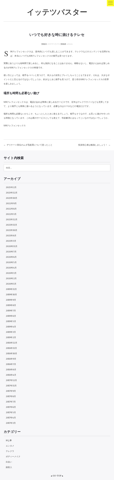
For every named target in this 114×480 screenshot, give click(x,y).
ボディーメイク (13, 456)
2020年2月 (11, 278)
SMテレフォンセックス (15, 125)
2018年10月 (11, 353)
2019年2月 (11, 337)
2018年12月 (11, 342)
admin (70, 44)
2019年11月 (11, 289)
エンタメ (10, 445)
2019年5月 (11, 321)
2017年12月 (11, 380)
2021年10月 (11, 230)
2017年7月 (11, 401)
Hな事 (9, 440)
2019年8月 (11, 305)
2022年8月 (11, 208)
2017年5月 (11, 412)
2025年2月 (11, 187)
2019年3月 (11, 332)
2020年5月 (11, 262)
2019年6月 (11, 316)
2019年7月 (11, 310)
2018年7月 (11, 364)
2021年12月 (11, 219)
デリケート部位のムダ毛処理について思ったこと (29, 145)
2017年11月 (11, 385)
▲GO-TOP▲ (57, 475)
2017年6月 (11, 407)
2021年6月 (11, 235)
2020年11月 (11, 246)
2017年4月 (11, 417)
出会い (9, 461)
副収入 (9, 467)
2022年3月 (11, 214)
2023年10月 (11, 198)
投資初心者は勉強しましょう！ (92, 145)
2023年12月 (11, 192)
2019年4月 (11, 326)
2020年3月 (11, 273)
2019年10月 (11, 294)
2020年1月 (11, 283)
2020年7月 (11, 251)
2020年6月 (11, 257)
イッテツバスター (57, 11)
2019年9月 (11, 300)
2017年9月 (11, 391)
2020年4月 (11, 267)
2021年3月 (11, 241)
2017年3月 (11, 423)
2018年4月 (11, 375)
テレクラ (10, 451)
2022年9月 (11, 203)
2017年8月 (11, 396)
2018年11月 (11, 348)
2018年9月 (11, 358)
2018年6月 (11, 369)
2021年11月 (11, 224)
